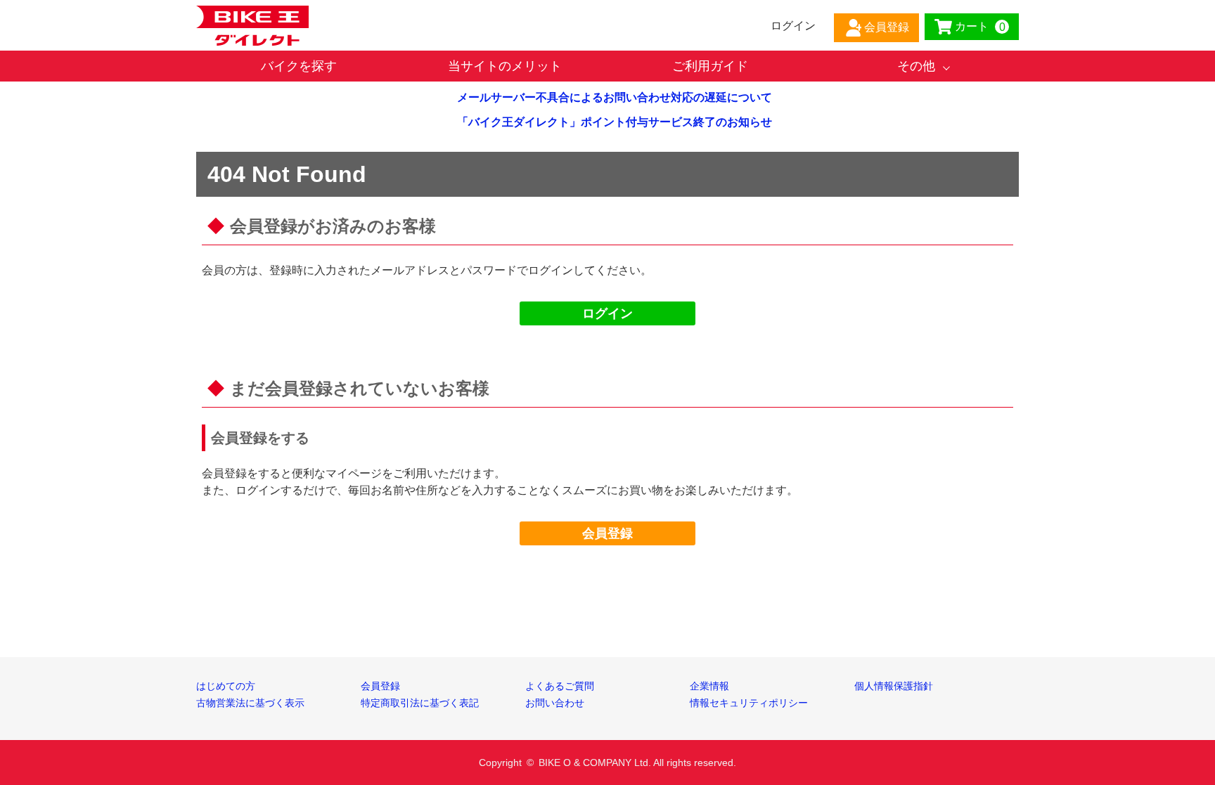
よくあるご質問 (559, 686)
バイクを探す (299, 66)
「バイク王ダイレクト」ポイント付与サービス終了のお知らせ (614, 122)
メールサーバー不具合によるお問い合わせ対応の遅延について (614, 97)
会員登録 (607, 533)
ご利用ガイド (710, 66)
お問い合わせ (554, 702)
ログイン (607, 313)
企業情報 (709, 686)
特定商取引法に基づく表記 (420, 702)
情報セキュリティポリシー (749, 702)
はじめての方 (225, 686)
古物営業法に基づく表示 (250, 702)
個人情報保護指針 (893, 686)
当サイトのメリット (505, 66)
